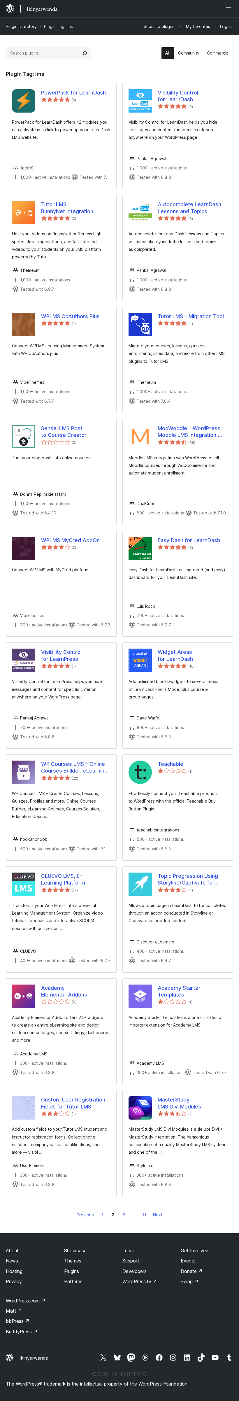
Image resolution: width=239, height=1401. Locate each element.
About (12, 1250)
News (12, 1261)
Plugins (71, 1271)
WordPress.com (25, 1301)
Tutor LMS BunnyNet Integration (67, 207)
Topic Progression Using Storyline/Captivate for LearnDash (188, 879)
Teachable (170, 764)
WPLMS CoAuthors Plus (70, 316)
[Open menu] (229, 8)
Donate (192, 1271)
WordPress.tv (139, 1281)
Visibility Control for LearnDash (178, 96)
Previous (85, 1214)
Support (130, 1261)
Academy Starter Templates (179, 991)
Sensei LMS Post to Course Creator (64, 431)
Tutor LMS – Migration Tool (191, 316)
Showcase (75, 1250)
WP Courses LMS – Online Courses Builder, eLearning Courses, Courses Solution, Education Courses (75, 767)
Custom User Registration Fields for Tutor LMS (73, 1103)
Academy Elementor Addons (64, 991)
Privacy (14, 1281)
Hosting (14, 1271)
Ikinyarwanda (34, 1358)
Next (157, 1214)
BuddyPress (22, 1332)
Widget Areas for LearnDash (175, 655)
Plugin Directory (21, 26)
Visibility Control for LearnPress (61, 655)
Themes (72, 1261)
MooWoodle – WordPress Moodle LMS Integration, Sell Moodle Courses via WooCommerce (189, 432)
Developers (134, 1271)
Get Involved (195, 1250)
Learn (128, 1250)
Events (188, 1261)
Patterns (73, 1281)
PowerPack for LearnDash (73, 93)
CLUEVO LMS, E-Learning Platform (63, 879)
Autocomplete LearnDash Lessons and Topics (189, 207)
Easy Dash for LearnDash (189, 540)
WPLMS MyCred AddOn (70, 540)
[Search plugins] (85, 53)
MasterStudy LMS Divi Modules (179, 1103)
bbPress (17, 1321)
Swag (189, 1281)
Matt (14, 1311)
